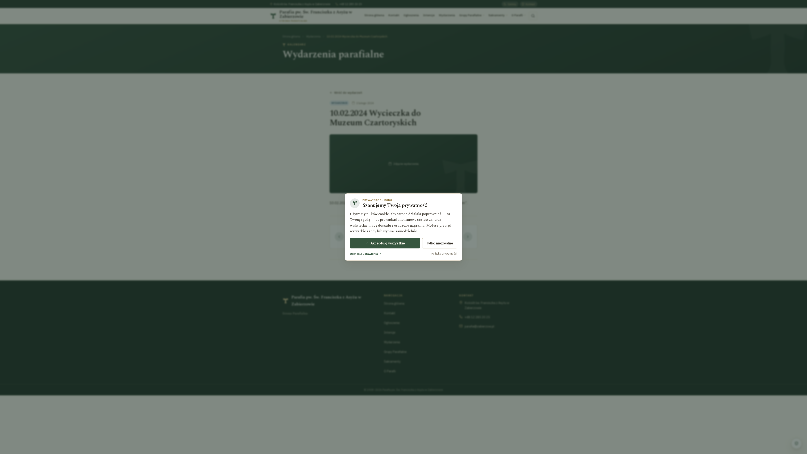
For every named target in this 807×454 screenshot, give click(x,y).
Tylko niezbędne (439, 243)
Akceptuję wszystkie (388, 243)
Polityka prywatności (444, 253)
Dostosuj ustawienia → (365, 254)
